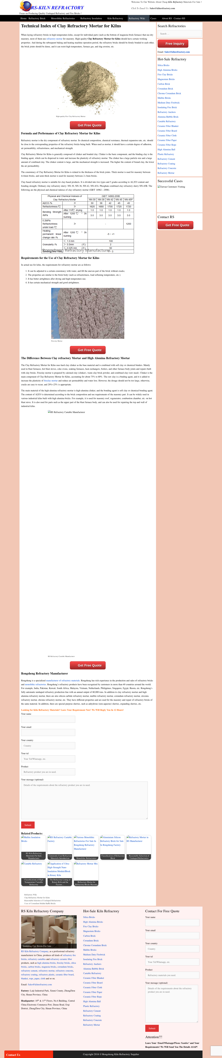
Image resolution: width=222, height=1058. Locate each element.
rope (31, 978)
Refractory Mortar (166, 172)
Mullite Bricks (164, 97)
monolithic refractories (35, 684)
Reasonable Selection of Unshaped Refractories (42, 900)
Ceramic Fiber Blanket (168, 126)
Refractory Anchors (167, 112)
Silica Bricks (163, 65)
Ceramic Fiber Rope (167, 144)
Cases (153, 18)
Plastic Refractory (166, 154)
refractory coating (29, 974)
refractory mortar (54, 38)
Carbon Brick (164, 83)
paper (36, 978)
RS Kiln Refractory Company (34, 951)
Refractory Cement (166, 158)
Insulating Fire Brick (167, 107)
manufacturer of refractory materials (63, 680)
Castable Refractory (167, 121)
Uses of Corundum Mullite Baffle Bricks (40, 903)
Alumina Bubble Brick (168, 116)
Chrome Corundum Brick (169, 93)
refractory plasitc (46, 974)
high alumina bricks (46, 962)
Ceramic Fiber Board (167, 130)
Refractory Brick (37, 18)
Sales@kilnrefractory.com (162, 8)
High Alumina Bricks (167, 69)
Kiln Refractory (175, 2)
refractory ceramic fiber (61, 959)
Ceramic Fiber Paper (167, 140)
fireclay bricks (63, 962)
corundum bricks (65, 966)
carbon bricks (34, 966)
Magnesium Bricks (166, 79)
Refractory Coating (166, 163)
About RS (167, 18)
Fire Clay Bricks (165, 74)
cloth (43, 978)
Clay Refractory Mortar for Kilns (37, 897)
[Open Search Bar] (199, 18)
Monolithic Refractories (63, 18)
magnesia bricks (49, 966)
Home (23, 18)
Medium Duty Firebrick (169, 102)
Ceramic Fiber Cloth (167, 135)
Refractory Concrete (167, 168)
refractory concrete (64, 970)
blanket (24, 978)
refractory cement (29, 970)
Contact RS (179, 18)
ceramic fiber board (65, 974)
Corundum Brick (165, 88)
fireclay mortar (51, 380)
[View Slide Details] (49, 932)
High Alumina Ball (166, 149)
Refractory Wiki (137, 18)
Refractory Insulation (91, 18)
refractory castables (37, 959)
